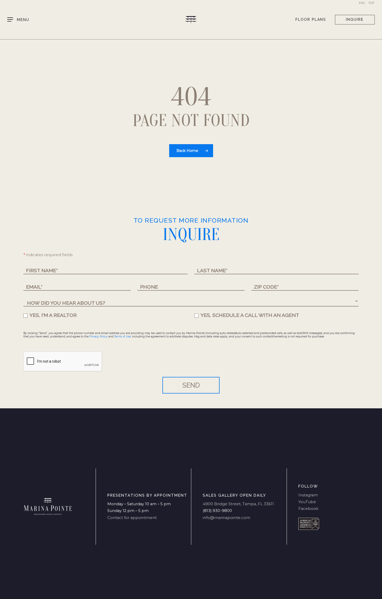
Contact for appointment (132, 517)
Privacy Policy (98, 336)
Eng (362, 3)
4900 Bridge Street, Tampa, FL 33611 (238, 504)
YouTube (307, 502)
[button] (18, 19)
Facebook (308, 508)
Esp (371, 3)
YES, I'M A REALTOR (53, 315)
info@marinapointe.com (226, 517)
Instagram (308, 495)
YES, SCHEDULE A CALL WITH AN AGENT (249, 315)
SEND (191, 385)
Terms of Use (122, 336)
